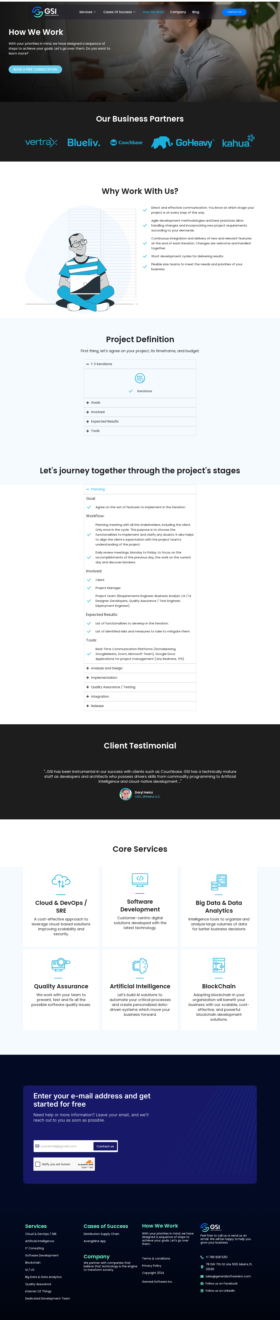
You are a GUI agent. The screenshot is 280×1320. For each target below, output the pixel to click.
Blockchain (33, 1263)
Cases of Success (117, 12)
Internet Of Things (38, 1291)
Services (85, 12)
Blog (195, 12)
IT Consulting (34, 1248)
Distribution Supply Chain (101, 1234)
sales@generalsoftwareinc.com (228, 1276)
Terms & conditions (156, 1258)
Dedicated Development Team (47, 1298)
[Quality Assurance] (61, 968)
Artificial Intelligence (140, 986)
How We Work (153, 12)
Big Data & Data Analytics (219, 907)
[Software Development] (140, 883)
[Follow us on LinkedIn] (202, 1290)
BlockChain (219, 986)
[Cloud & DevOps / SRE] (61, 885)
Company (178, 12)
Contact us (105, 1146)
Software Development (140, 905)
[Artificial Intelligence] (140, 968)
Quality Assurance (61, 986)
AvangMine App (95, 1241)
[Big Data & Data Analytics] (219, 885)
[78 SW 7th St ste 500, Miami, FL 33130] (202, 1267)
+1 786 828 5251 (216, 1257)
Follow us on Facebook (222, 1283)
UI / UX (29, 1270)
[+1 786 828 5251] (202, 1257)
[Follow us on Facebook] (202, 1283)
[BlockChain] (219, 968)
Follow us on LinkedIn (220, 1291)
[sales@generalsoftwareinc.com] (202, 1276)
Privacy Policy (151, 1266)
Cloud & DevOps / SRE (61, 907)
